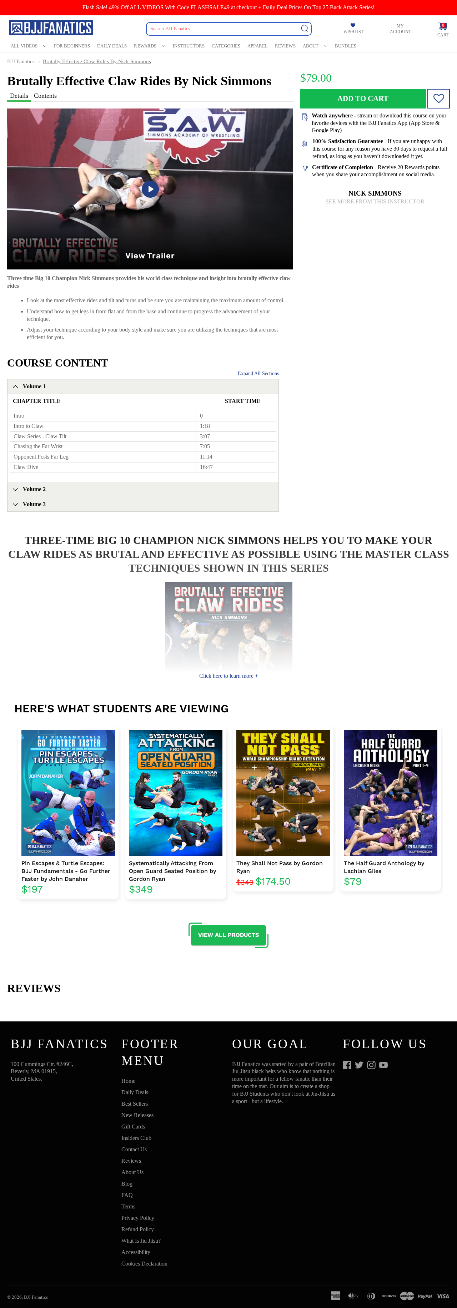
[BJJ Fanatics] (52, 28)
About (311, 46)
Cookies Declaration (144, 1264)
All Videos (24, 46)
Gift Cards (133, 1126)
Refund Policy (137, 1229)
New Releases (137, 1115)
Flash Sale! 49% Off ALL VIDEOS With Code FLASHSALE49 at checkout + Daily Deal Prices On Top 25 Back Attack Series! (228, 7)
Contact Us (134, 1149)
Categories (226, 46)
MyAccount (400, 29)
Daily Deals (112, 46)
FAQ (127, 1195)
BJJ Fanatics (21, 61)
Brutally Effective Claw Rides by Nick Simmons (97, 61)
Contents (45, 95)
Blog (126, 1184)
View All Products (228, 934)
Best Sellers (134, 1104)
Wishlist (353, 32)
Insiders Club (136, 1138)
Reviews (285, 46)
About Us (132, 1172)
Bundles (345, 46)
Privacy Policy (137, 1218)
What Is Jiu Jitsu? (141, 1241)
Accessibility (135, 1252)
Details (19, 95)
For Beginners (72, 46)
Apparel (257, 46)
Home (128, 1081)
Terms (128, 1206)
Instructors (189, 46)
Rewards (145, 46)
